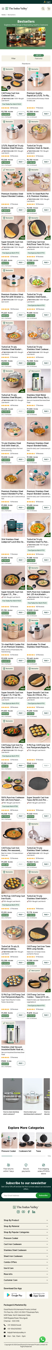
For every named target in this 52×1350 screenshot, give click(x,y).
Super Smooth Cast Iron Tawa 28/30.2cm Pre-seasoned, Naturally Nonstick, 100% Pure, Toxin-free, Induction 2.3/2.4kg (38, 799)
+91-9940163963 (14, 1328)
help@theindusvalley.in (16, 1332)
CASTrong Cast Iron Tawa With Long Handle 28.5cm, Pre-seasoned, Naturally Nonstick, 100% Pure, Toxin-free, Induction (38, 948)
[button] (48, 8)
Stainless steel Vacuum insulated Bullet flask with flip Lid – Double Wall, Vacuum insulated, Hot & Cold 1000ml (13, 1048)
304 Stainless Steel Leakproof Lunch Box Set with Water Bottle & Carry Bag (13, 541)
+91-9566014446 (14, 1325)
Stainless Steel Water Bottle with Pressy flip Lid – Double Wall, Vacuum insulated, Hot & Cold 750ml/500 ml (38, 396)
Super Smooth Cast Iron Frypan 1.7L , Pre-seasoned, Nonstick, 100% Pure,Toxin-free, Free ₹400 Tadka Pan (13, 593)
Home (4, 15)
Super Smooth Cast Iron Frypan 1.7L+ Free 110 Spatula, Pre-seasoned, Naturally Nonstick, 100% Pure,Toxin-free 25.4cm (12, 694)
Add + (46, 113)
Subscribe (43, 1195)
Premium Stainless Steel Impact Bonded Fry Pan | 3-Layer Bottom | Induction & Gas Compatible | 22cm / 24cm (12, 493)
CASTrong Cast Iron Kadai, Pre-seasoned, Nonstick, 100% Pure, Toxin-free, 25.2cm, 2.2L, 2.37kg (12, 849)
